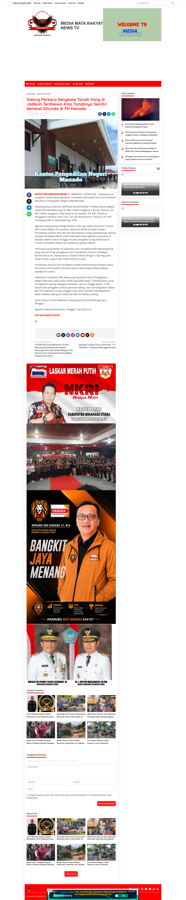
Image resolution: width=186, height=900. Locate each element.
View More (71, 874)
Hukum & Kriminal (33, 115)
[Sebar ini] (100, 114)
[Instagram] (73, 335)
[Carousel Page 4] (143, 193)
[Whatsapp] (113, 114)
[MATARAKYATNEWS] (64, 25)
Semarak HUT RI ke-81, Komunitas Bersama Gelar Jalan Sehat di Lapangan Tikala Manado (71, 715)
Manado (42, 115)
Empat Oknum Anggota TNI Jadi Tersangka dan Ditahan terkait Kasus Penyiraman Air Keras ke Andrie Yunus (139, 220)
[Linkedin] (78, 335)
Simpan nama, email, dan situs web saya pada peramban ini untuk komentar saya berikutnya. (69, 796)
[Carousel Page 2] (137, 193)
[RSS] (92, 335)
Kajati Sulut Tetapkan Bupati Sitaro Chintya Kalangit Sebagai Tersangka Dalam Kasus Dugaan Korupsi (40, 741)
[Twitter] (63, 335)
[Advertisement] (93, 62)
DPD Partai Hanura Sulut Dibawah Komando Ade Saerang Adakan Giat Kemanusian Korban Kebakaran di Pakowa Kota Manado (101, 715)
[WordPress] (68, 335)
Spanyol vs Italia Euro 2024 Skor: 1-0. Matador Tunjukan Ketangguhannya (97, 344)
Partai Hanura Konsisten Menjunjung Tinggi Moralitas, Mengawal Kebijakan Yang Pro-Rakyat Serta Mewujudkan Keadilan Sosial (141, 133)
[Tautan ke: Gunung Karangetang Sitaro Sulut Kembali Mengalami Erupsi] (140, 109)
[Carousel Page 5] (146, 193)
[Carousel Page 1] (134, 193)
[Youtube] (82, 335)
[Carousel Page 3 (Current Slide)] (140, 193)
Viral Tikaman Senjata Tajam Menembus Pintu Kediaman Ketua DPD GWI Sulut (41, 715)
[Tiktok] (87, 335)
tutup (49, 890)
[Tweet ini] (104, 114)
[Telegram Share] (109, 114)
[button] (172, 3)
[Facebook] (58, 335)
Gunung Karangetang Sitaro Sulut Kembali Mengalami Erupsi (139, 125)
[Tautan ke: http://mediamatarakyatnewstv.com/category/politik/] (158, 168)
